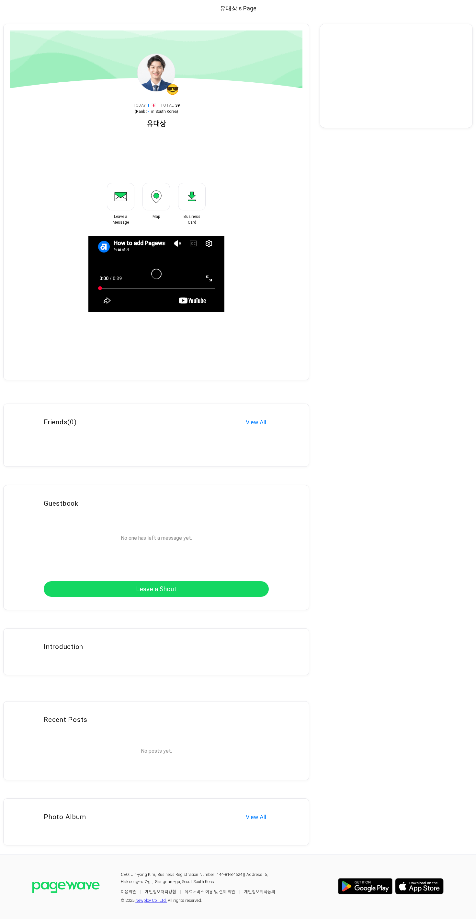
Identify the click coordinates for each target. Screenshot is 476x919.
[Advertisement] (396, 75)
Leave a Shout (156, 589)
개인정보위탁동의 (259, 891)
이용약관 (128, 891)
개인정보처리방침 (160, 891)
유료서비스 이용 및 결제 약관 (210, 891)
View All (256, 422)
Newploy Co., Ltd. (151, 900)
